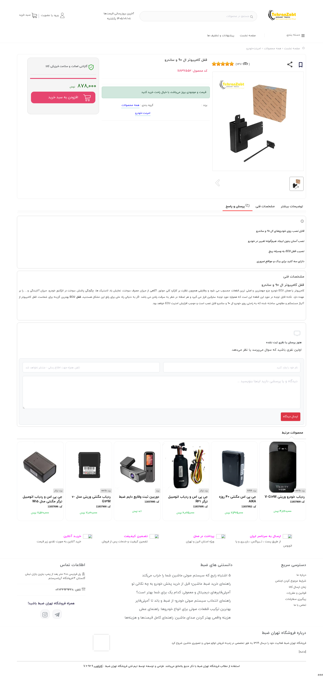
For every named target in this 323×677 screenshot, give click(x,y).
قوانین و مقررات (296, 593)
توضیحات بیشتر (292, 206)
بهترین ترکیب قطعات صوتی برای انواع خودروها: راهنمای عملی (185, 609)
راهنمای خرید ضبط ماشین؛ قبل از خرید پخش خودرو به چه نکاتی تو (181, 583)
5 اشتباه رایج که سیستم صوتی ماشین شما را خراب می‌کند (186, 575)
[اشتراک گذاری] (289, 65)
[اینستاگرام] (45, 614)
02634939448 (64, 590)
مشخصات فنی (265, 206)
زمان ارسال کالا (297, 587)
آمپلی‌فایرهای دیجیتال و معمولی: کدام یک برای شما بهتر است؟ (183, 592)
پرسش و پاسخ (236, 206)
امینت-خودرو (142, 113)
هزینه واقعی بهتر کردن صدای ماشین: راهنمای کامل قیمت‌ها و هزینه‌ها (178, 617)
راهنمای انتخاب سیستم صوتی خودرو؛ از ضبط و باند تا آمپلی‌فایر (183, 600)
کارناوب (98, 666)
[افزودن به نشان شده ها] (301, 65)
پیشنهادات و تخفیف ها (220, 35)
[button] (52, 15)
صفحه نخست (248, 35)
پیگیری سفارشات (295, 599)
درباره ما (301, 575)
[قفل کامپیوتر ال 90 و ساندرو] (284, 22)
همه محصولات (130, 105)
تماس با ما (300, 605)
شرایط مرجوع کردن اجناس (290, 581)
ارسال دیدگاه (290, 417)
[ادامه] (302, 652)
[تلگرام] (57, 614)
